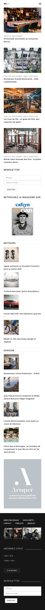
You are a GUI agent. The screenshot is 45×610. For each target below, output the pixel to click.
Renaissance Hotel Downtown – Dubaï (22, 373)
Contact (7, 523)
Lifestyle (7, 36)
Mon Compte (28, 520)
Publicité (19, 523)
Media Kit (31, 523)
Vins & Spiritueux (30, 76)
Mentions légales (11, 520)
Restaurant (17, 36)
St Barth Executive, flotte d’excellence (21, 291)
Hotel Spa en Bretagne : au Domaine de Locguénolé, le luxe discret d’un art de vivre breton (22, 449)
